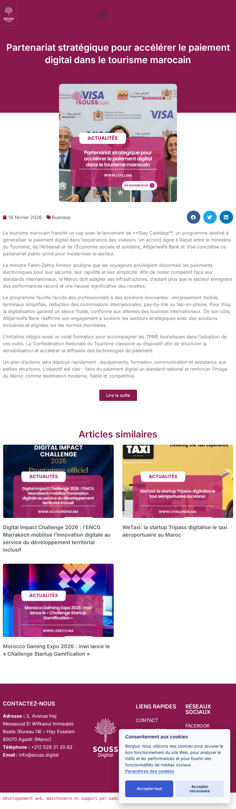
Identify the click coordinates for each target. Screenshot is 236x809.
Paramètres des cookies (149, 771)
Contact (147, 720)
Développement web (22, 798)
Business (61, 217)
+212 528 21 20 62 (52, 747)
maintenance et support (72, 798)
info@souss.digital (38, 755)
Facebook (197, 726)
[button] (102, 14)
